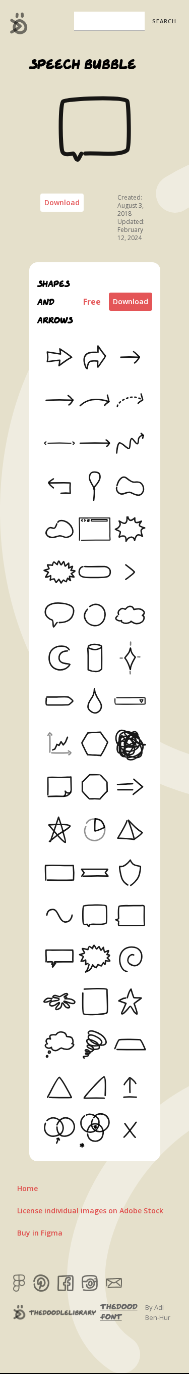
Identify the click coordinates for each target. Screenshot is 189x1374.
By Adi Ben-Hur (157, 1312)
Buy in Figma (39, 1233)
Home (27, 1188)
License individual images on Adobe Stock (90, 1210)
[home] (16, 23)
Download (62, 202)
